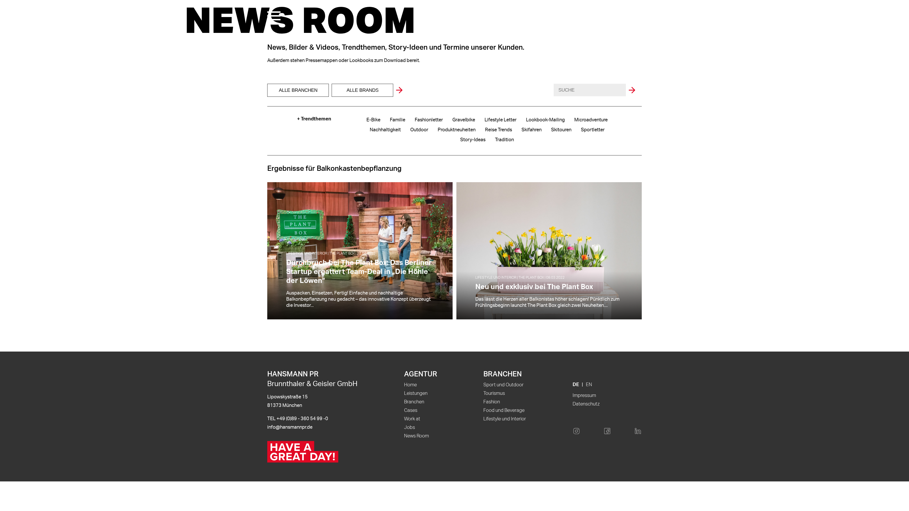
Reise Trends (498, 130)
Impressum (584, 395)
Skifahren (531, 130)
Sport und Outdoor (503, 385)
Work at (412, 419)
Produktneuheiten (457, 130)
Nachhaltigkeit (385, 130)
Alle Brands (363, 90)
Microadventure (591, 120)
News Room (416, 436)
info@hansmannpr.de (289, 427)
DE (576, 384)
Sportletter (593, 130)
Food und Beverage (504, 410)
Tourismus (494, 393)
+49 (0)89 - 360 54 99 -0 (302, 418)
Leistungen (416, 393)
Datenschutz (586, 404)
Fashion (491, 402)
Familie (397, 120)
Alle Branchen (298, 90)
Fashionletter (429, 120)
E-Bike (373, 120)
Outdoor (419, 130)
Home (410, 385)
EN (589, 384)
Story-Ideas (473, 139)
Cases (410, 410)
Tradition (504, 139)
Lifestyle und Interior (504, 419)
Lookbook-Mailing (545, 120)
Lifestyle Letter (501, 120)
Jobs (409, 427)
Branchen (414, 402)
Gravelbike (463, 120)
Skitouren (561, 130)
